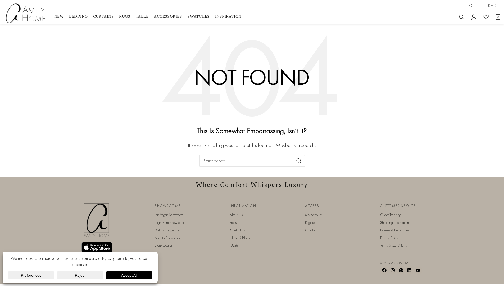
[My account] (474, 17)
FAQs (234, 245)
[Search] (461, 17)
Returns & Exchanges (394, 230)
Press (233, 222)
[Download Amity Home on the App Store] (96, 247)
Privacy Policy (389, 237)
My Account (313, 214)
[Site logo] (26, 13)
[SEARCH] (299, 161)
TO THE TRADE (483, 5)
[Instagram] (392, 270)
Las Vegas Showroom (169, 214)
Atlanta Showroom (167, 237)
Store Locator (163, 245)
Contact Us (238, 230)
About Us (236, 214)
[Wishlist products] (486, 17)
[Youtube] (418, 270)
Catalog (310, 230)
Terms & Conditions (393, 245)
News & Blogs (240, 237)
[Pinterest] (401, 270)
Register (310, 222)
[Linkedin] (409, 270)
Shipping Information (394, 222)
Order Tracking (390, 214)
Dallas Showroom (167, 230)
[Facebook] (384, 270)
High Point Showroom (169, 222)
